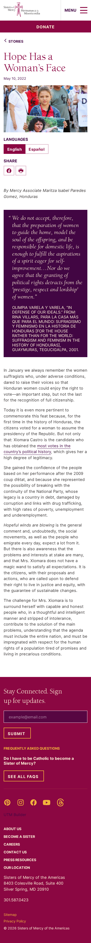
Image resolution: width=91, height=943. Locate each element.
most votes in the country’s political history (37, 448)
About (13, 829)
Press (20, 860)
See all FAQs (23, 776)
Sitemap (10, 914)
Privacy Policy (15, 921)
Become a (20, 836)
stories (15, 41)
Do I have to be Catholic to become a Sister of (39, 761)
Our (17, 867)
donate (45, 26)
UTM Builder (15, 814)
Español (36, 149)
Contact (15, 852)
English (14, 149)
